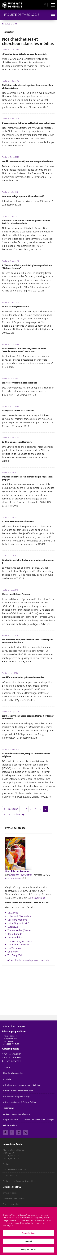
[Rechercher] (45, 5)
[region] (28, 1231)
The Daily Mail (15, 955)
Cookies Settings (28, 1233)
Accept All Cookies (28, 1249)
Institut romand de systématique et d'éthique (22, 1085)
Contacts (6, 1067)
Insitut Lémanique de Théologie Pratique (20, 1102)
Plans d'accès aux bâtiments (14, 1169)
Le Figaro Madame (17, 919)
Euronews (12, 926)
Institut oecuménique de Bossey (16, 1096)
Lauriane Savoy (13, 878)
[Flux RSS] (25, 1132)
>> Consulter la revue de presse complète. (27, 960)
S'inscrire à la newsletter (13, 1073)
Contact (6, 1164)
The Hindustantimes (18, 944)
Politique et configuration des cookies (18, 1181)
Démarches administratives (14, 1198)
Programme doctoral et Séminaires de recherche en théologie (28, 1119)
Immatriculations (10, 1193)
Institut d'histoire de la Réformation (18, 1090)
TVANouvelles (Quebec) (19, 930)
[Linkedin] (12, 1132)
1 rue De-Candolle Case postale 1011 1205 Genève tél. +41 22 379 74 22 (11, 1040)
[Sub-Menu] (52, 15)
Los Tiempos (14, 948)
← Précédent (11, 809)
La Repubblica (14, 937)
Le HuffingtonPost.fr (18, 923)
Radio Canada (14, 934)
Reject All (28, 1241)
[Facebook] (5, 1132)
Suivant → (18, 814)
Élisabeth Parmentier (20, 874)
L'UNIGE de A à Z (10, 1175)
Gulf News (13, 951)
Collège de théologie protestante (16, 1114)
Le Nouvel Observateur (19, 916)
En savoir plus (37, 898)
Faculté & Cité (9, 23)
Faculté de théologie (21, 14)
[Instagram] (19, 1132)
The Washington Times (19, 941)
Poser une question (11, 1204)
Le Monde (12, 912)
